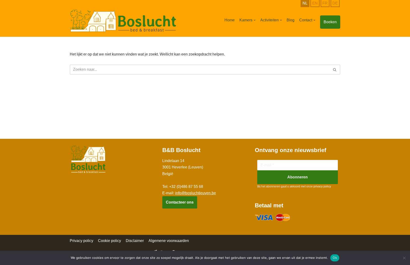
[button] (255, 20)
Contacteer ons (180, 202)
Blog (290, 20)
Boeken (330, 22)
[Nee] (404, 258)
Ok (335, 258)
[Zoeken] (335, 69)
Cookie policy (109, 241)
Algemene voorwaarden (169, 241)
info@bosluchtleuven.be (195, 193)
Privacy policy (81, 241)
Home (229, 20)
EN (315, 3)
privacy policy (322, 186)
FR (325, 3)
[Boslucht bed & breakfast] (123, 21)
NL (305, 3)
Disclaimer (135, 241)
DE (335, 3)
